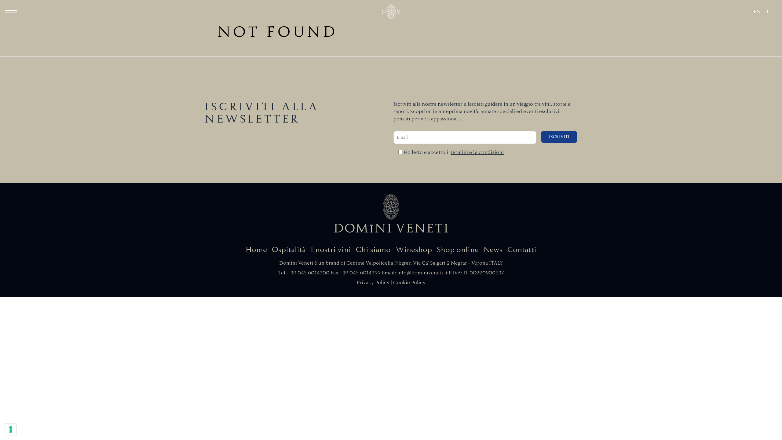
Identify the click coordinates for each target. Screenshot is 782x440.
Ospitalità (289, 249)
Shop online (458, 249)
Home (256, 249)
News (493, 249)
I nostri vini (331, 249)
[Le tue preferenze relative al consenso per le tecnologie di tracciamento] (10, 429)
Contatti (521, 249)
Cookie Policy (409, 283)
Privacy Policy (373, 283)
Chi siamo (373, 249)
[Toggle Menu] (11, 12)
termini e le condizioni (477, 152)
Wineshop (414, 249)
